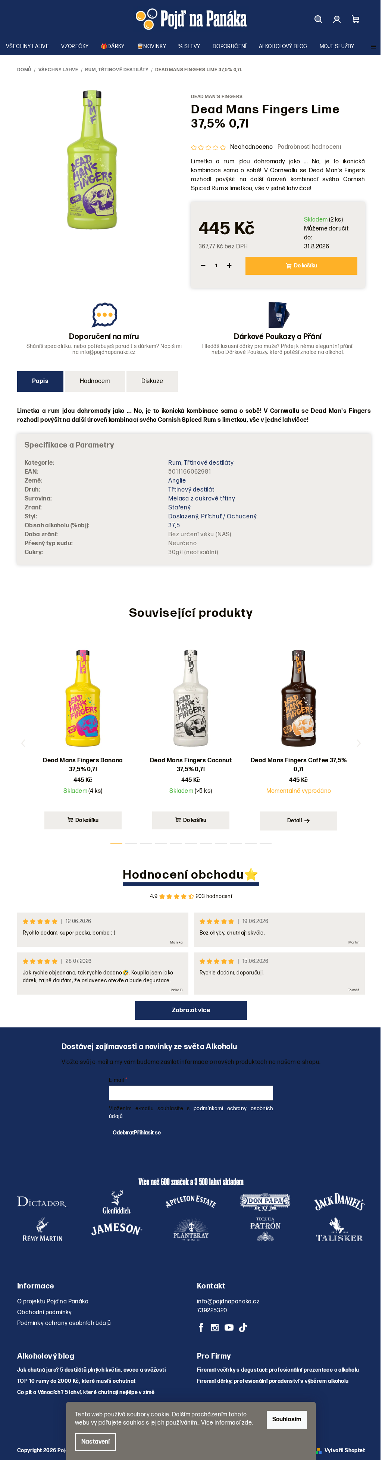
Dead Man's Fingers (216, 97)
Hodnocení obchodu (183, 875)
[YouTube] (229, 1327)
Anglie (177, 480)
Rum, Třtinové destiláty (201, 463)
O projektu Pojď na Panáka (52, 1301)
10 (266, 843)
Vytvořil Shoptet (345, 1450)
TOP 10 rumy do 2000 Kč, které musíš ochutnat (76, 1381)
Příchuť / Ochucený (229, 516)
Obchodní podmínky (44, 1312)
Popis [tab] (40, 381)
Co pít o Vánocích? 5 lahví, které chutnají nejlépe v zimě (86, 1392)
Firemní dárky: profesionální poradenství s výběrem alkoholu (273, 1381)
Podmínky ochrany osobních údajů (64, 1323)
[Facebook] (201, 1327)
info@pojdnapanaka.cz (228, 1301)
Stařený (179, 507)
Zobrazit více (191, 1010)
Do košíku (305, 266)
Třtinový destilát (191, 489)
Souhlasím (286, 1419)
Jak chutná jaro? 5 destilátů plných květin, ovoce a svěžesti (91, 1370)
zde (247, 1422)
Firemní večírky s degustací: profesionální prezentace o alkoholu (278, 1370)
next (359, 743)
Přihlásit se (147, 1133)
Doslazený (183, 516)
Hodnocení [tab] (95, 381)
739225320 (212, 1310)
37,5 (174, 525)
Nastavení (95, 1441)
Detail (294, 820)
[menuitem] (27, 46)
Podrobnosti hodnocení (309, 147)
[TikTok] (242, 1327)
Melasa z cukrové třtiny (201, 498)
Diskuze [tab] (152, 381)
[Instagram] (214, 1327)
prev (23, 743)
